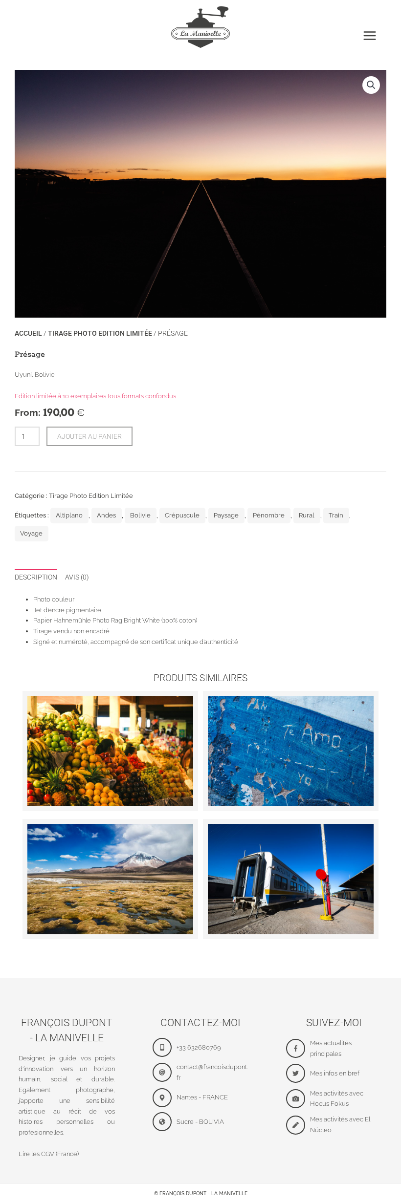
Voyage (31, 533)
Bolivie (140, 515)
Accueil (28, 333)
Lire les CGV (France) (49, 1154)
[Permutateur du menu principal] (369, 35)
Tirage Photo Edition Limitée (100, 333)
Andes (106, 515)
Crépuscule (182, 515)
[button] (371, 85)
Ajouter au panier (89, 436)
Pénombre (269, 515)
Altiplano (69, 515)
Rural (306, 515)
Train (336, 515)
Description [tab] (36, 577)
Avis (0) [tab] (77, 577)
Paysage (226, 515)
